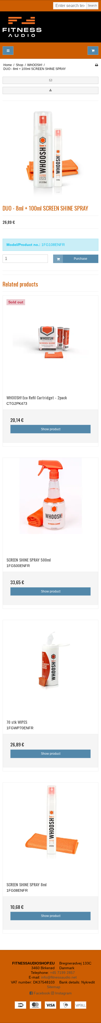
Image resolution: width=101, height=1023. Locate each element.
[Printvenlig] (96, 65)
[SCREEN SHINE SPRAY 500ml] (50, 505)
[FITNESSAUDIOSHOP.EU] (50, 27)
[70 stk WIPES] (50, 668)
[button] (50, 80)
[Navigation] (8, 50)
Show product (50, 429)
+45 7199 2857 (62, 972)
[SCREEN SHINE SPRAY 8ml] (50, 830)
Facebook (41, 993)
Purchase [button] (80, 258)
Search (92, 5)
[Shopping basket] (93, 50)
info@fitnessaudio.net (59, 977)
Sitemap (53, 987)
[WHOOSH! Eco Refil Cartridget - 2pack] (50, 343)
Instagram (63, 993)
